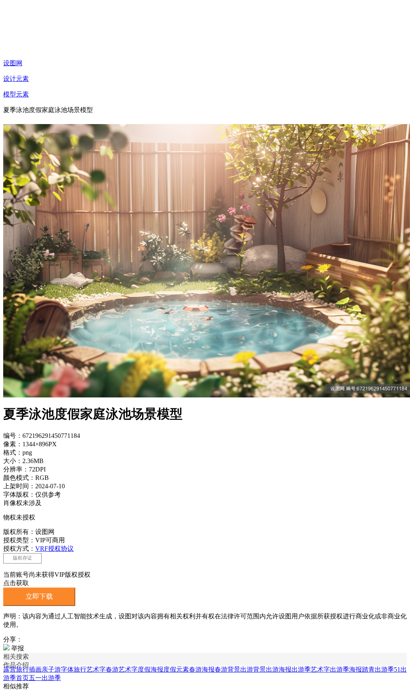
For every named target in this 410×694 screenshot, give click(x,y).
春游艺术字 (122, 669)
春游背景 (227, 669)
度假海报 (150, 669)
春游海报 (202, 669)
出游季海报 (346, 669)
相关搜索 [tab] (16, 656)
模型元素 (16, 94)
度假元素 (176, 669)
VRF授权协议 (54, 548)
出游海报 (278, 669)
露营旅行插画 (22, 669)
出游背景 (253, 669)
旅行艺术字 (90, 669)
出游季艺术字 (310, 669)
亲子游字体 (58, 669)
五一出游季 (45, 677)
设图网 (12, 63)
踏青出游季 (378, 669)
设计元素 (16, 78)
